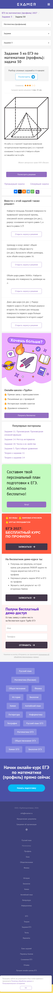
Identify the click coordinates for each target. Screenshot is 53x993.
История (16, 697)
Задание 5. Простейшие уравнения (21, 448)
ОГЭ (26, 916)
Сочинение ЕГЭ (26, 959)
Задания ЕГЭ (26, 927)
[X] (20, 191)
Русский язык (25, 671)
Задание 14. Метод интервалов (19, 439)
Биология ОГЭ (35, 749)
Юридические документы (26, 819)
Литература (14, 714)
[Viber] (37, 192)
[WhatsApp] (32, 191)
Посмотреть (24, 76)
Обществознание (17, 688)
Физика (38, 688)
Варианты (26, 938)
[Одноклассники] (24, 191)
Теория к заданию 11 (14, 453)
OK (26, 988)
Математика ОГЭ (25, 731)
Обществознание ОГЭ (25, 740)
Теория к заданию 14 (14, 457)
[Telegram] (28, 191)
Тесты (26, 932)
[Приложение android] (26, 830)
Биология (34, 697)
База (27, 857)
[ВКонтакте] (16, 191)
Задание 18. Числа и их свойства (20, 443)
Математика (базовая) (25, 679)
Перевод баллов (26, 954)
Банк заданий (26, 948)
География (12, 723)
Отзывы (26, 965)
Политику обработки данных (21, 981)
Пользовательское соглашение (13, 983)
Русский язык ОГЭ (34, 723)
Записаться (25, 546)
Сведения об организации (26, 824)
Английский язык (33, 705)
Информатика (35, 714)
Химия (13, 705)
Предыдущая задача (14, 183)
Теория (26, 922)
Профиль (27, 851)
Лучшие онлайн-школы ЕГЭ (26, 970)
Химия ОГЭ (14, 749)
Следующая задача (39, 183)
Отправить (25, 645)
